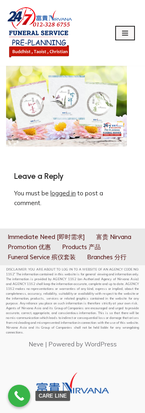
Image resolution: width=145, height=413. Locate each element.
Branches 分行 (106, 257)
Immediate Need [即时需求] (46, 237)
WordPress (101, 344)
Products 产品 (81, 247)
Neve (36, 344)
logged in (63, 193)
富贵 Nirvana (113, 237)
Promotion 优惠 (29, 247)
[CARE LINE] (19, 396)
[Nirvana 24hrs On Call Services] (39, 33)
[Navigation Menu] (125, 33)
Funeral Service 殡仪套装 (42, 257)
